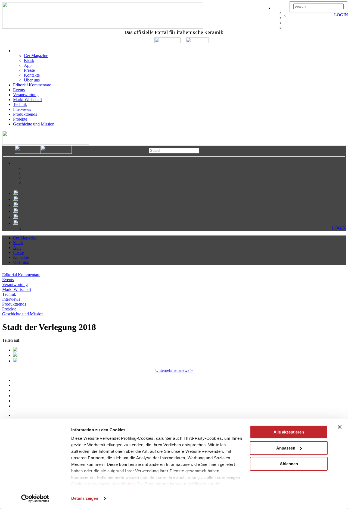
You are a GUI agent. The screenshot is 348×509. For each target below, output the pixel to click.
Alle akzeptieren (289, 432)
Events (19, 89)
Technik (20, 104)
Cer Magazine (36, 55)
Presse (29, 70)
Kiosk (29, 60)
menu (18, 50)
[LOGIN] (292, 15)
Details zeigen (84, 498)
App (28, 65)
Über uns (32, 80)
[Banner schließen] (339, 427)
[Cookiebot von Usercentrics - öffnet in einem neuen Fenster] (35, 498)
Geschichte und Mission (33, 124)
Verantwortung (26, 94)
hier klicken (123, 484)
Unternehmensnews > (174, 370)
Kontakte (32, 75)
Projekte (20, 119)
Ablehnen (289, 463)
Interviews (22, 109)
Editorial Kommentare (32, 85)
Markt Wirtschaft (27, 99)
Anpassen (285, 448)
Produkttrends (25, 114)
